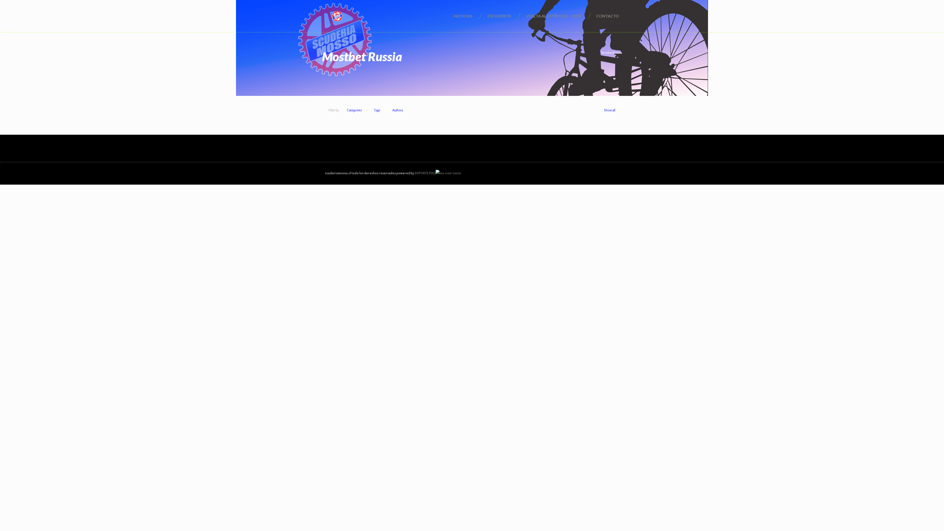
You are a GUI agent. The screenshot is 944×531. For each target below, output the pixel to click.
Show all (609, 110)
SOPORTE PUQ (425, 173)
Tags (377, 110)
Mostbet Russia (611, 53)
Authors (397, 110)
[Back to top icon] (617, 171)
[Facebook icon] (609, 173)
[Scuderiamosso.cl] (337, 16)
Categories (354, 110)
